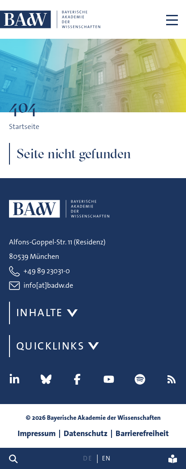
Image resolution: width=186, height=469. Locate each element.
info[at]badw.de (48, 285)
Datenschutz (85, 433)
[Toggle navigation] (172, 19)
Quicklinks (50, 346)
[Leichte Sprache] (172, 458)
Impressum (37, 433)
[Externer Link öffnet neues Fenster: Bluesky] (46, 379)
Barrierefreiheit (142, 433)
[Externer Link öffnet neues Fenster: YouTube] (109, 379)
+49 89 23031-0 (46, 271)
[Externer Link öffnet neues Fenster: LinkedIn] (14, 379)
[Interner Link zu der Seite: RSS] (172, 379)
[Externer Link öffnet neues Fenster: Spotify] (140, 379)
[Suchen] (17, 458)
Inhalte (39, 312)
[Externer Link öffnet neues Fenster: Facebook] (77, 379)
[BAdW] (50, 19)
